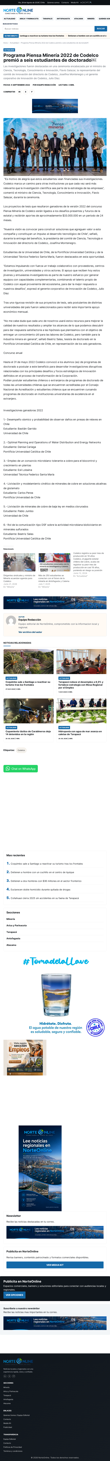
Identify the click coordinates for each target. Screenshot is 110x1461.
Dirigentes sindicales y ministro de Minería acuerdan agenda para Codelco (19, 578)
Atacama (78, 19)
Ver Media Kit (55, 1265)
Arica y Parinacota (29, 19)
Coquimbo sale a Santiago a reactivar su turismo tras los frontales (47, 863)
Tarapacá (47, 19)
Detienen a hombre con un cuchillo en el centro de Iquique (79, 36)
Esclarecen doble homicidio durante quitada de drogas (40, 889)
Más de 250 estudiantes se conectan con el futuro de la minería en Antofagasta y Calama (53, 578)
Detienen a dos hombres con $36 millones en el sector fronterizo (46, 881)
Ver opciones (14, 1295)
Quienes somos (53, 2)
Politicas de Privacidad (12, 1447)
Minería (91, 19)
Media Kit (74, 2)
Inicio (5, 43)
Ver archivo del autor (30, 632)
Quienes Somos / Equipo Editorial (16, 1415)
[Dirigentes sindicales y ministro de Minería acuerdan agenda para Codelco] (19, 562)
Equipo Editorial (9, 1439)
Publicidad (7, 1427)
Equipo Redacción (46, 85)
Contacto (65, 2)
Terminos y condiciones (12, 1451)
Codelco (21, 750)
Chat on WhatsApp (23, 769)
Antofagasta (63, 19)
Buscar (101, 29)
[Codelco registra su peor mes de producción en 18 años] (90, 564)
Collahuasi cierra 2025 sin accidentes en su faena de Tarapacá (45, 898)
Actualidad (9, 19)
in (19, 92)
